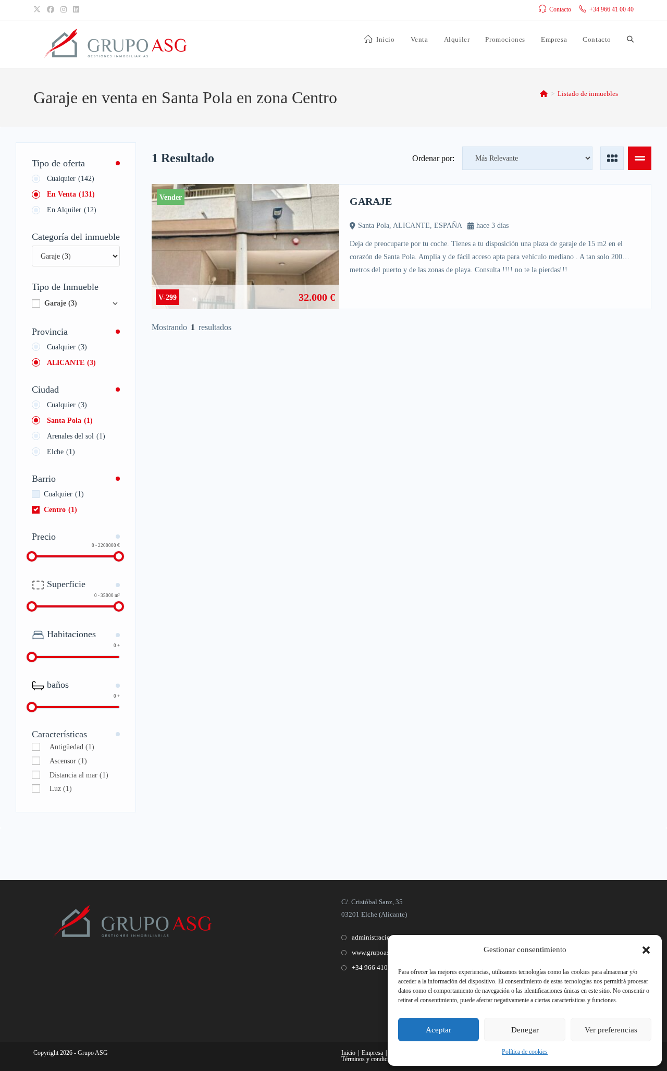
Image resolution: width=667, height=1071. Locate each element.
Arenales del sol (76, 436)
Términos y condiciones (370, 1059)
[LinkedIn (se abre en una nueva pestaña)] (76, 10)
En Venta (71, 194)
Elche (61, 452)
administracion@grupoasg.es (393, 937)
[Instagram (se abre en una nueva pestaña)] (63, 10)
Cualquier (70, 178)
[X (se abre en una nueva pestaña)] (38, 10)
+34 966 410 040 (376, 967)
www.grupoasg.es (376, 952)
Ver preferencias (611, 1030)
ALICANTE (71, 363)
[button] (646, 950)
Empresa (372, 1052)
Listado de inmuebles (588, 94)
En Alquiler (71, 210)
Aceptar (438, 1030)
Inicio (348, 1052)
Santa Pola (70, 420)
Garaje (60, 303)
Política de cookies (525, 1051)
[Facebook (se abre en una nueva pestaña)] (50, 10)
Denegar (525, 1030)
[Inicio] (544, 94)
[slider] (32, 556)
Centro (60, 510)
